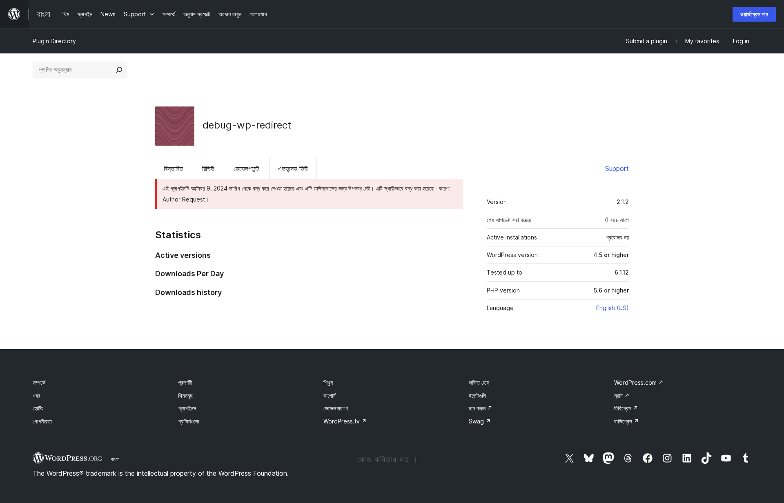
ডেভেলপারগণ (335, 408)
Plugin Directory (54, 41)
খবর (36, 395)
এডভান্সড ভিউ (293, 168)
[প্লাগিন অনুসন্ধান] (119, 70)
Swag (480, 421)
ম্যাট (622, 395)
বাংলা (115, 459)
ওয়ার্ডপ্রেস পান (754, 14)
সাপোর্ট (329, 395)
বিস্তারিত (173, 168)
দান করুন (480, 408)
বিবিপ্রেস (626, 408)
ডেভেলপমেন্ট (246, 168)
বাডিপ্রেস (626, 421)
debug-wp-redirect (247, 125)
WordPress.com (639, 382)
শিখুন (328, 382)
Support (617, 168)
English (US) (612, 307)
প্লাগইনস (187, 408)
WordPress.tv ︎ (345, 421)
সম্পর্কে (39, 382)
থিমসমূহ (185, 395)
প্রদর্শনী (185, 382)
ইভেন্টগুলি (477, 395)
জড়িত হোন (479, 382)
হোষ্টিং (38, 408)
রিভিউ (208, 168)
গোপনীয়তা (42, 421)
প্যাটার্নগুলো (188, 421)
